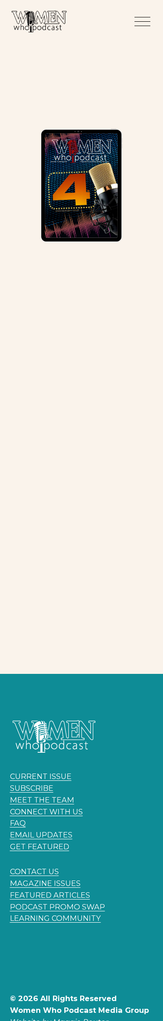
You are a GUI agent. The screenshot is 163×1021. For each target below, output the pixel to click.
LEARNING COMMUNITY (55, 918)
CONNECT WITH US (46, 811)
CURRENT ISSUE (41, 776)
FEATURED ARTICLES (50, 895)
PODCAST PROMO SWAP (57, 906)
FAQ (18, 822)
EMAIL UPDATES (41, 834)
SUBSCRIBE (31, 788)
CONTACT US (34, 871)
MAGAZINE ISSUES (45, 883)
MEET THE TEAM (42, 799)
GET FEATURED (39, 846)
